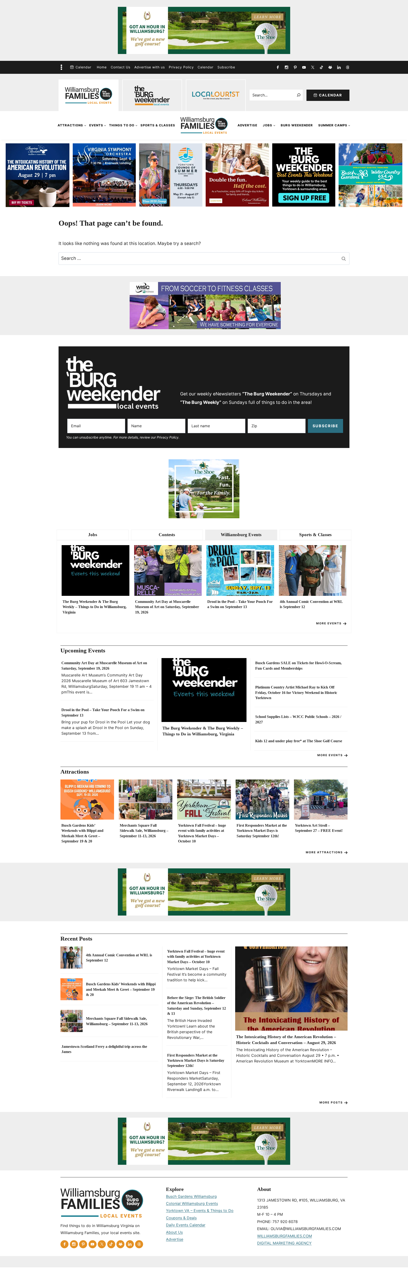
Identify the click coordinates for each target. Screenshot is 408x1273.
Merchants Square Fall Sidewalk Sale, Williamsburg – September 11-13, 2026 (144, 830)
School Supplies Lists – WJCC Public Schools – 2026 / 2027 (298, 719)
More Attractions (324, 852)
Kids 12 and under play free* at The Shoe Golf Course (298, 741)
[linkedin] (339, 67)
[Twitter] (313, 67)
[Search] (299, 95)
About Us (174, 1232)
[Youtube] (304, 67)
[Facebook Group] (330, 67)
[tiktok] (321, 67)
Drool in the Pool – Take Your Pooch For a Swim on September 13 (240, 604)
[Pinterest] (295, 67)
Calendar (83, 67)
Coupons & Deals (181, 1217)
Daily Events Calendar (185, 1225)
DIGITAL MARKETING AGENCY (284, 1243)
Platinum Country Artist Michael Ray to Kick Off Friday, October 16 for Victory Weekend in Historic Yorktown (296, 692)
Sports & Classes (157, 125)
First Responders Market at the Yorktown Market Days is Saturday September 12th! (262, 830)
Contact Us (120, 67)
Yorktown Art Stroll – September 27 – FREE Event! (319, 828)
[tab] (93, 535)
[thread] (348, 67)
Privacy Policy (181, 67)
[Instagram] (286, 67)
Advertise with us (149, 67)
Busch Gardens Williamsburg (191, 1196)
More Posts (331, 1102)
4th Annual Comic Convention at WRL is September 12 (311, 604)
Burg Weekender (297, 125)
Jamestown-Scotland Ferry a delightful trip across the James (104, 1049)
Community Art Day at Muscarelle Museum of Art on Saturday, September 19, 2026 (167, 607)
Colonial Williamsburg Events (192, 1203)
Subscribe (226, 67)
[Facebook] (278, 67)
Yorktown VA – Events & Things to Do (200, 1210)
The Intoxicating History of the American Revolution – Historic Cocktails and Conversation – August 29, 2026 (286, 1039)
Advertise (247, 125)
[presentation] (95, 570)
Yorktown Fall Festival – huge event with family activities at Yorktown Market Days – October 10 (202, 833)
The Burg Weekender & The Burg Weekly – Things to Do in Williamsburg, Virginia (95, 607)
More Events (329, 623)
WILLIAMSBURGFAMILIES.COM (284, 1236)
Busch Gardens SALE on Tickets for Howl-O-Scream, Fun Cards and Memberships (298, 665)
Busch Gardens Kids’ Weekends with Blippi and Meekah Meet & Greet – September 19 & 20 (82, 833)
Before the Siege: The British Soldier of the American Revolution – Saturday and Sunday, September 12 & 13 (196, 1006)
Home (102, 67)
